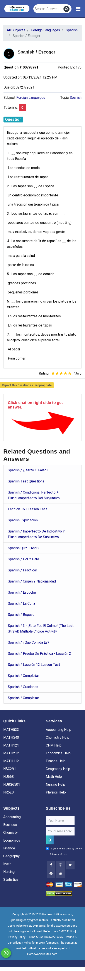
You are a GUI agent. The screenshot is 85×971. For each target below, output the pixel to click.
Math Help (54, 777)
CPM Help (53, 745)
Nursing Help (55, 784)
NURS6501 (11, 784)
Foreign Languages (30, 97)
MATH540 (11, 737)
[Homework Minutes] (16, 8)
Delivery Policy (54, 937)
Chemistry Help (57, 737)
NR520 (8, 792)
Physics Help (56, 792)
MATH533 (11, 730)
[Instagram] (60, 865)
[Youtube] (51, 873)
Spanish (76, 97)
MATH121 (11, 745)
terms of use (59, 854)
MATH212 (11, 753)
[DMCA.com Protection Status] (59, 893)
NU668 (8, 777)
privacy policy (74, 848)
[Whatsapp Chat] (6, 953)
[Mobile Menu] (78, 9)
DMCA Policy (67, 931)
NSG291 (9, 769)
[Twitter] (70, 865)
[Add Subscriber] (50, 839)
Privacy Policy (16, 937)
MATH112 (11, 761)
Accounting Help (58, 730)
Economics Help (58, 753)
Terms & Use (35, 937)
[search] (66, 9)
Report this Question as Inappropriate (27, 385)
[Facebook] (51, 865)
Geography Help (58, 769)
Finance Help (56, 761)
